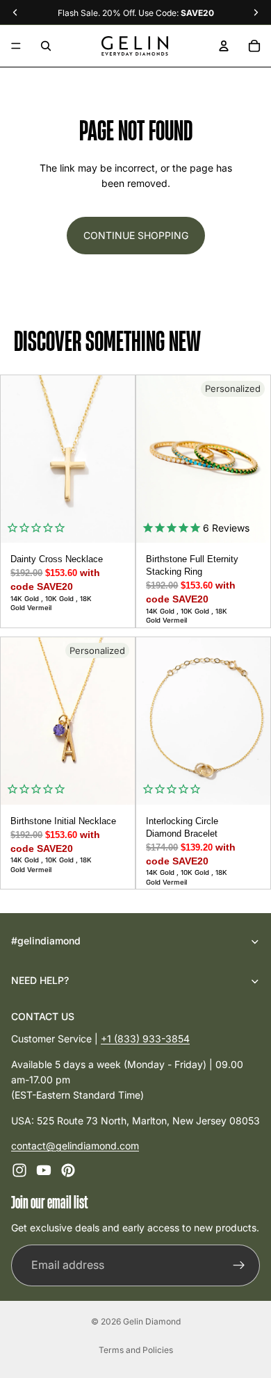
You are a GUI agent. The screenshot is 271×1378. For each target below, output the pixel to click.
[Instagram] (19, 1170)
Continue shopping (135, 235)
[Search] (46, 46)
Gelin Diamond (152, 1321)
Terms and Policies (136, 1350)
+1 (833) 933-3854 (145, 1038)
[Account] (223, 46)
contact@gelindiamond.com (75, 1145)
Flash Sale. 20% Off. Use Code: (136, 13)
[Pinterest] (68, 1170)
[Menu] (16, 46)
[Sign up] (239, 1265)
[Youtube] (43, 1170)
